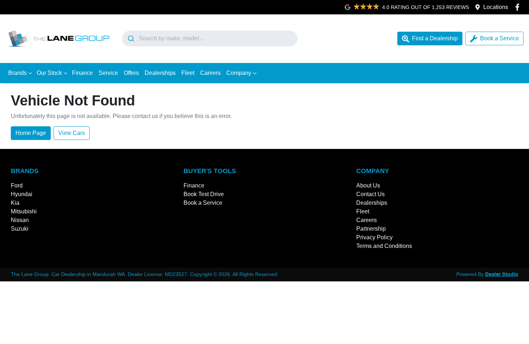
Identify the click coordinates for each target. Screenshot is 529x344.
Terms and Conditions (384, 246)
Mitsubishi (24, 211)
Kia (15, 203)
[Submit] (130, 38)
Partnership (371, 229)
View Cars (71, 133)
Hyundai (21, 194)
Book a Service (499, 38)
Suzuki (19, 229)
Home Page (30, 133)
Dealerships (160, 73)
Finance (82, 73)
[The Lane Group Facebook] (519, 7)
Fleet (187, 73)
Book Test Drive (204, 194)
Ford (17, 185)
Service (108, 73)
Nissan (20, 220)
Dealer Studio (501, 274)
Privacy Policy (374, 237)
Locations (495, 7)
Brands (17, 73)
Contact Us (370, 194)
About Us (368, 185)
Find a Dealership (435, 38)
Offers (131, 73)
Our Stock (49, 73)
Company (238, 73)
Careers (210, 73)
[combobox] (210, 38)
